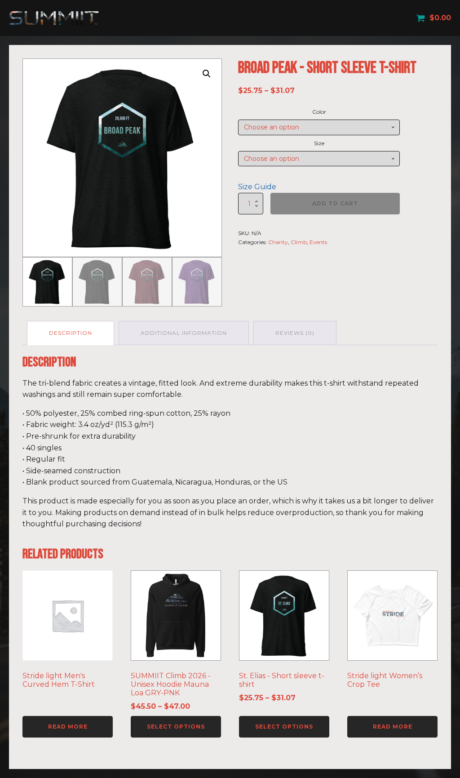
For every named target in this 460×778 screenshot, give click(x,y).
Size (319, 143)
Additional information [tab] (184, 332)
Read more (68, 726)
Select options (176, 726)
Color (319, 111)
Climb (299, 242)
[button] (207, 74)
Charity (278, 242)
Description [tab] (70, 332)
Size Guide (257, 186)
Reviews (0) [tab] (294, 332)
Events (318, 242)
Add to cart (335, 203)
